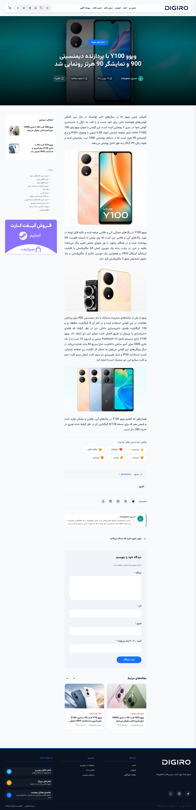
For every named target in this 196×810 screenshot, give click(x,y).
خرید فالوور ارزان (42, 182)
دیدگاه (137, 573)
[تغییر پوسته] (23, 8)
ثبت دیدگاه (129, 660)
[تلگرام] (188, 794)
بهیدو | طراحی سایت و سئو (38, 206)
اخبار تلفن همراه (98, 42)
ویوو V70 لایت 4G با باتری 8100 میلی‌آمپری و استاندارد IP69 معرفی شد (42, 148)
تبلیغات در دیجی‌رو (87, 765)
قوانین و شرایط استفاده (13, 806)
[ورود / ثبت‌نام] (17, 8)
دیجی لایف (108, 8)
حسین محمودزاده (129, 78)
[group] (105, 707)
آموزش (118, 8)
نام (139, 606)
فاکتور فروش (44, 210)
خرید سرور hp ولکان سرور (39, 176)
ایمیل (138, 623)
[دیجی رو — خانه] (176, 8)
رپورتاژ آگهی (85, 8)
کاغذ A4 (45, 189)
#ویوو (141, 486)
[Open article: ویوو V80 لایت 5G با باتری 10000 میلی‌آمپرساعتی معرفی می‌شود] (14, 131)
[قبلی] (74, 678)
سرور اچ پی (44, 193)
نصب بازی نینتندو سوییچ (39, 203)
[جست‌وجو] (47, 8)
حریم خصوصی (29, 806)
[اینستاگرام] (179, 794)
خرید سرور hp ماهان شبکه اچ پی (36, 199)
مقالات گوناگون (130, 775)
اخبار (125, 8)
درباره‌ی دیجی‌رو (88, 775)
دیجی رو (132, 8)
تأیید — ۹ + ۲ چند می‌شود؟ (128, 641)
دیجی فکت (97, 8)
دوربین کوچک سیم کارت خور (38, 186)
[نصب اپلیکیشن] (170, 794)
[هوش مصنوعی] (41, 8)
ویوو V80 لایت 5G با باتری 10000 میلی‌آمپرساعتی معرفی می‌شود (38, 129)
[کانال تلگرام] (29, 8)
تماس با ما (90, 770)
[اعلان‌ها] (35, 8)
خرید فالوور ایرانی (42, 179)
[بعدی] (67, 678)
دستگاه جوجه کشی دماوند (38, 196)
